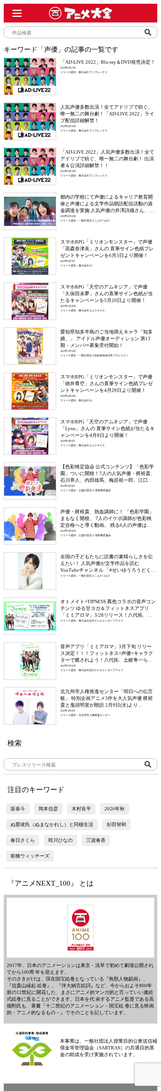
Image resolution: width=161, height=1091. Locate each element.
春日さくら (22, 840)
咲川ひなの (60, 840)
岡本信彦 (48, 809)
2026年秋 (114, 809)
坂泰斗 (17, 809)
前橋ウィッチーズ (29, 856)
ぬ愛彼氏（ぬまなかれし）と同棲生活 (51, 824)
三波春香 (96, 840)
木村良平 (81, 809)
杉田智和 (116, 824)
